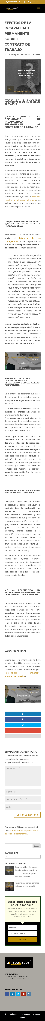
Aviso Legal (26, 1014)
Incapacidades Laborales (28, 55)
